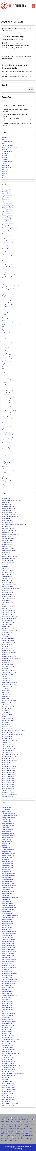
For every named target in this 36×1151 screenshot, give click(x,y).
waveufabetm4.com (8, 956)
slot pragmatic (18, 1123)
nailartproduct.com (8, 892)
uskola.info (5, 989)
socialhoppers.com (7, 311)
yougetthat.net (6, 568)
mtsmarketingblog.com (9, 379)
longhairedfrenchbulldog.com (11, 588)
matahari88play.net (8, 594)
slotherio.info (6, 433)
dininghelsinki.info (8, 966)
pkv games (5, 171)
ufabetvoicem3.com (8, 954)
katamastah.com (7, 686)
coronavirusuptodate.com (10, 916)
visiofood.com (6, 1017)
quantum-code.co (7, 997)
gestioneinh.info (7, 1005)
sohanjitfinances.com (8, 748)
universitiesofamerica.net (10, 229)
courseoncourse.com (8, 514)
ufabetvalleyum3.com (8, 788)
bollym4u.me (6, 461)
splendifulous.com (7, 938)
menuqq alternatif (6, 1118)
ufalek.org (5, 654)
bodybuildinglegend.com (9, 363)
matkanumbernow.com (9, 239)
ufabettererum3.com (8, 768)
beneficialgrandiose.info (9, 419)
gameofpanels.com (8, 287)
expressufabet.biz (7, 211)
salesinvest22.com (7, 1009)
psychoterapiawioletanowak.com (12, 734)
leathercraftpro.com (8, 718)
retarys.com (5, 554)
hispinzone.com (7, 253)
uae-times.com (6, 189)
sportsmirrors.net (7, 624)
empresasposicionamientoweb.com (13, 1073)
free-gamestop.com (8, 540)
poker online (20, 1139)
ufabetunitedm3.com (8, 778)
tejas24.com (5, 385)
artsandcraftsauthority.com (10, 1103)
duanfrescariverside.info (9, 968)
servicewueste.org (7, 235)
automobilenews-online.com (11, 1065)
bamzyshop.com (7, 1031)
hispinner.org (6, 279)
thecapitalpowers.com (9, 756)
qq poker (13, 1139)
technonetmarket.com (8, 984)
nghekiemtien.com (7, 381)
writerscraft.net (7, 299)
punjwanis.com (6, 498)
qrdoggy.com (6, 662)
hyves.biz (5, 453)
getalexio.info (6, 698)
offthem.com (6, 197)
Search (4, 85)
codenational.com (7, 1085)
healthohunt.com (7, 976)
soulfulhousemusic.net (9, 750)
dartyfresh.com (6, 852)
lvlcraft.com (5, 896)
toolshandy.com (6, 347)
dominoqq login (5, 1139)
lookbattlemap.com (8, 560)
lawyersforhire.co (7, 590)
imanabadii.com (7, 483)
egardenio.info (6, 694)
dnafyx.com (5, 860)
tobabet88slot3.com (8, 758)
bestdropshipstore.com (9, 886)
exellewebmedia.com (8, 538)
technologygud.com (8, 664)
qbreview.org (6, 233)
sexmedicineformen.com (9, 740)
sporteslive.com (7, 614)
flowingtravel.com (7, 261)
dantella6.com (6, 249)
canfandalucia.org (7, 1047)
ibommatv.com (6, 199)
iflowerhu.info (6, 479)
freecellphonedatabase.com (10, 534)
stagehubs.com (6, 808)
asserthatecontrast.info (9, 411)
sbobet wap (8, 1137)
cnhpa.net (5, 676)
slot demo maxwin (7, 145)
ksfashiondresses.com (9, 672)
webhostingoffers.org (8, 876)
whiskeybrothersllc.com (9, 794)
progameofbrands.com (9, 231)
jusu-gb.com (5, 502)
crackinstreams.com (8, 918)
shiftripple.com (6, 742)
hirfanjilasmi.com (7, 714)
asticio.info (5, 692)
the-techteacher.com (8, 1063)
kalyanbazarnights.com (9, 255)
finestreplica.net (7, 972)
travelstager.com (7, 349)
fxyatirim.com (6, 870)
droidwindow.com (7, 1019)
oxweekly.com (6, 341)
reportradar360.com (8, 355)
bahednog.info (6, 518)
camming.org (6, 820)
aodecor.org (5, 441)
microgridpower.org (8, 720)
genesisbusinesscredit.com (10, 329)
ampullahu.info (6, 407)
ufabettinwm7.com (8, 774)
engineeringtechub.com (9, 630)
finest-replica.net (7, 1003)
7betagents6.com (7, 914)
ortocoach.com (6, 726)
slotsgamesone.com (8, 251)
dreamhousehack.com (8, 1061)
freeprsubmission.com (9, 1021)
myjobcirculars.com (8, 241)
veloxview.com (6, 790)
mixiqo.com (5, 722)
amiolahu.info (6, 403)
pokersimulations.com (9, 932)
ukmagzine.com (7, 544)
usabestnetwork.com (8, 548)
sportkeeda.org (6, 704)
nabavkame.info (7, 475)
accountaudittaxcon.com (9, 700)
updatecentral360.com (9, 684)
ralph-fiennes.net (7, 323)
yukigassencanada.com (9, 908)
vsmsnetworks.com (8, 195)
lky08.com (5, 321)
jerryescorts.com (7, 632)
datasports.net (6, 626)
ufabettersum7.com (8, 772)
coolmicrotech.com (7, 1059)
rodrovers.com (6, 902)
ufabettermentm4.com (9, 770)
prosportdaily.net (7, 1007)
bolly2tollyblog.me (7, 463)
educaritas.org (6, 840)
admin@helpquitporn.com (23, 28)
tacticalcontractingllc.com (10, 754)
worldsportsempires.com (9, 682)
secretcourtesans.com (8, 814)
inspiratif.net (6, 193)
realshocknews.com (8, 666)
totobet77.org (6, 764)
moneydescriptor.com (8, 596)
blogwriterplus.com (8, 506)
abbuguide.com (6, 872)
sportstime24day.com (8, 612)
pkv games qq (9, 1130)
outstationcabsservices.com (10, 1053)
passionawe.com (7, 728)
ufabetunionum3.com (8, 946)
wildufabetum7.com (8, 796)
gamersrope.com (7, 536)
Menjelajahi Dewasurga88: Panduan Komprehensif (14, 106)
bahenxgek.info (7, 520)
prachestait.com (7, 389)
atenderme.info (6, 413)
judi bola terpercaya (26, 1137)
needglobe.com (6, 724)
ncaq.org (4, 846)
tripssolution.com (7, 904)
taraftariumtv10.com (8, 359)
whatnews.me (6, 999)
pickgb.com (5, 668)
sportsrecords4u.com (8, 940)
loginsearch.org (7, 439)
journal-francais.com (8, 371)
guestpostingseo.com (8, 508)
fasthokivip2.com (7, 580)
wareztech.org (6, 546)
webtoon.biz (6, 604)
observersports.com (8, 582)
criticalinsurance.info (8, 281)
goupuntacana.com (8, 824)
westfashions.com (7, 345)
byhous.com (5, 469)
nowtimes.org (6, 445)
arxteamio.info (6, 696)
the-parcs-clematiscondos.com (11, 500)
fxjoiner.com (5, 1079)
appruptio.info (6, 487)
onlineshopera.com (8, 850)
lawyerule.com (6, 375)
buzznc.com (5, 1077)
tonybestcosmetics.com (9, 1075)
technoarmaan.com (8, 1071)
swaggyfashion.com (8, 357)
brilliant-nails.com (7, 365)
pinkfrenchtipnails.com (9, 618)
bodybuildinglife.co (8, 660)
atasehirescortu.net (8, 628)
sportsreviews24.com (8, 642)
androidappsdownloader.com (11, 289)
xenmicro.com (6, 848)
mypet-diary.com (7, 339)
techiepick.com (6, 1029)
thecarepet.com (6, 504)
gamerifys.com (6, 191)
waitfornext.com (7, 993)
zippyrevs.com (6, 237)
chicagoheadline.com (8, 818)
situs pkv (5, 159)
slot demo (5, 163)
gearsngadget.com (7, 922)
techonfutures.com (8, 1035)
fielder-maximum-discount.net (11, 325)
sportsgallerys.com (8, 622)
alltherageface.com (8, 1083)
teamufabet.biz (6, 219)
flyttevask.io (5, 467)
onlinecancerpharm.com (9, 652)
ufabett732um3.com (8, 987)
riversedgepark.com (8, 826)
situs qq (11, 1133)
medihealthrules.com (8, 1041)
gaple (3, 143)
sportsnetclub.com (7, 570)
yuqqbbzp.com (6, 912)
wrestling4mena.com (8, 303)
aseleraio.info (6, 690)
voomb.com (5, 636)
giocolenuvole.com (7, 862)
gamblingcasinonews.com (10, 227)
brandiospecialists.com (9, 265)
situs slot (26, 1125)
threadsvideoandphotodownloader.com (14, 524)
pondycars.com (6, 1033)
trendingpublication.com (9, 766)
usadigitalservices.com (9, 309)
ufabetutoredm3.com (8, 784)
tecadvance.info (7, 399)
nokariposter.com (7, 283)
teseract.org (5, 1011)
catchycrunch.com (7, 830)
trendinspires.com (7, 351)
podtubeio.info (6, 425)
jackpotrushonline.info (9, 530)
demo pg (4, 139)
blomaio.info (6, 421)
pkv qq (22, 1130)
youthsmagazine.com (8, 598)
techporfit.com (6, 201)
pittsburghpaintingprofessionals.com (13, 730)
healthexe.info (6, 395)
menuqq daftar (12, 1128)
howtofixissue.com (7, 217)
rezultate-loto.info (7, 936)
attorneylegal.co (7, 634)
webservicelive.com (8, 1105)
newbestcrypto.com (8, 572)
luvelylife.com (6, 335)
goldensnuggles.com (8, 558)
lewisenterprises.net (8, 854)
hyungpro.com (6, 608)
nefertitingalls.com (8, 834)
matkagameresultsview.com (10, 275)
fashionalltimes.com (8, 1067)
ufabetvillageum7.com (9, 952)
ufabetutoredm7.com (8, 786)
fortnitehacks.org (7, 437)
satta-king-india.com (8, 906)
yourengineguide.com (8, 1049)
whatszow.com (6, 878)
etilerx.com (5, 970)
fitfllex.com (5, 327)
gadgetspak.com (7, 920)
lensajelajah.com (7, 842)
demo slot (20, 1125)
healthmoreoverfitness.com (10, 243)
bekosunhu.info (7, 417)
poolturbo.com (6, 387)
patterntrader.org (7, 674)
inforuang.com (6, 331)
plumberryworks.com (8, 732)
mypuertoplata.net (8, 213)
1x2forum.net (6, 810)
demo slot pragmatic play (9, 1125)
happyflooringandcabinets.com (11, 658)
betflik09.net (6, 844)
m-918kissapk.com (7, 473)
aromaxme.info (6, 409)
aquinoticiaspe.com (8, 586)
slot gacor (30, 1119)
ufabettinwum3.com (8, 776)
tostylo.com (5, 566)
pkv (3, 175)
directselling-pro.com (8, 1091)
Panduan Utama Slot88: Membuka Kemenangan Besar (18, 120)
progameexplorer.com (8, 1087)
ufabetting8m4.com (8, 944)
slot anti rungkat (15, 1121)
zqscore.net (5, 688)
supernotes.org (6, 680)
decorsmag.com (6, 225)
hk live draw (6, 155)
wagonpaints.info (7, 991)
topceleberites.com (8, 942)
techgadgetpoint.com (8, 638)
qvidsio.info (5, 429)
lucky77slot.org (6, 646)
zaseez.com (5, 828)
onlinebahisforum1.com (9, 816)
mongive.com (6, 273)
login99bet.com (6, 812)
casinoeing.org (6, 447)
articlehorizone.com (8, 910)
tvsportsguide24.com (8, 640)
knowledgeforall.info (8, 305)
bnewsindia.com (7, 1027)
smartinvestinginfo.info (9, 980)
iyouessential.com (7, 864)
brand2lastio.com (7, 307)
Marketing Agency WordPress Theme (17, 1147)
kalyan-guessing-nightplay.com (11, 285)
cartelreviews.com (7, 888)
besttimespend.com (8, 706)
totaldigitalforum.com (8, 1069)
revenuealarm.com (7, 1093)
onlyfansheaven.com (8, 319)
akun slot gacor (6, 137)
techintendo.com (7, 882)
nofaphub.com (6, 832)
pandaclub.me (6, 465)
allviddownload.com (8, 223)
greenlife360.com (7, 207)
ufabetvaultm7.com (8, 950)
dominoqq (5, 169)
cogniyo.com (5, 710)
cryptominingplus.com (9, 584)
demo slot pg (6, 165)
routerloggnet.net (7, 247)
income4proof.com (7, 838)
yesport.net (5, 564)
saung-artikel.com (7, 578)
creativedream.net (7, 313)
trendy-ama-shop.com (8, 1013)
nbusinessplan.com (8, 205)
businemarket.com (7, 592)
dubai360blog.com (7, 644)
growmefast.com (7, 648)
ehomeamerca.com (7, 880)
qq (2, 177)
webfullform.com (7, 221)
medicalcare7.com (7, 267)
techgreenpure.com (8, 884)
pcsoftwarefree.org (8, 856)
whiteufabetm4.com (8, 962)
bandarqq (5, 157)
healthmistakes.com (8, 670)
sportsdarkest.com (7, 602)
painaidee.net (6, 600)
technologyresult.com (8, 874)
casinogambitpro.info (8, 510)
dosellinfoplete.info (8, 423)
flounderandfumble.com (9, 974)
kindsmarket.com (7, 333)
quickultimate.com (7, 736)
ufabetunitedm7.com (8, 780)
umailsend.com (6, 552)
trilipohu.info (6, 485)
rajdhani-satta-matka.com (10, 297)
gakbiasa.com (6, 477)
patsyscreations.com (8, 836)
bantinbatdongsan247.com (10, 516)
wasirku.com (6, 383)
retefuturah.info (7, 978)
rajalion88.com (6, 822)
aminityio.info (6, 401)
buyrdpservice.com (8, 562)
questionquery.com (8, 361)
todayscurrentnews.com (9, 760)
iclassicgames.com (7, 576)
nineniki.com (6, 263)
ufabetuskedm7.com (8, 782)
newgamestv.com (7, 620)
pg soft (23, 1121)
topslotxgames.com (8, 245)
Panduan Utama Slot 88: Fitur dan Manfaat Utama (16, 115)
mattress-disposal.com (9, 656)
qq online (5, 153)
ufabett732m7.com (7, 1015)
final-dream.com (7, 1001)
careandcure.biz (7, 708)
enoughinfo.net (6, 455)
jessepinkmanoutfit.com (9, 550)
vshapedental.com (7, 1045)
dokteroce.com (6, 369)
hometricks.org (6, 716)
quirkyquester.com (7, 738)
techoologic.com (7, 1037)
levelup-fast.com (7, 928)
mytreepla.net (6, 930)
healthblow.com (7, 293)
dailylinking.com (7, 858)
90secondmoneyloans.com (10, 898)
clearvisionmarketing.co (9, 995)
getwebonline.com (7, 317)
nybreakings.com (7, 1051)
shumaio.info (6, 431)
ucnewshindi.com (7, 532)
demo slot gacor (7, 167)
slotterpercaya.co (7, 744)
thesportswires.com (8, 606)
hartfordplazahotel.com (9, 471)
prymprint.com (6, 702)
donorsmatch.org (7, 443)
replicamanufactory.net (9, 934)
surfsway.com (6, 890)
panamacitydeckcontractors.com (12, 343)
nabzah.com (5, 271)
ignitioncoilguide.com (8, 1097)
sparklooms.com (7, 752)
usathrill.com (6, 1043)
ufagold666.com (7, 1023)
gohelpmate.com (7, 295)
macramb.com (6, 337)
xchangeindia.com (7, 1057)
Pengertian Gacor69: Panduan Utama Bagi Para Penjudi (17, 124)
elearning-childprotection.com (11, 301)
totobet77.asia (6, 762)
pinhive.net (5, 457)
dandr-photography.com (9, 367)
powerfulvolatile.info (8, 427)
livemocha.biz (6, 449)
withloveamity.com (7, 866)
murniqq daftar (21, 1128)
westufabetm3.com (8, 792)
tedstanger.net (6, 986)
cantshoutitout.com (8, 209)
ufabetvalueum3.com (8, 948)
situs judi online (7, 151)
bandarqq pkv (28, 1139)
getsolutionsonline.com (9, 277)
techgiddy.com (6, 526)
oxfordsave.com (6, 574)
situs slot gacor (5, 1121)
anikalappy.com (7, 964)
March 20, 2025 (8, 28)
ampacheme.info (7, 405)
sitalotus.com (6, 678)
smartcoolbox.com (7, 746)
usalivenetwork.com (8, 528)
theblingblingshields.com (10, 616)
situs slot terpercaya (20, 1119)
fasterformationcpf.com (9, 556)
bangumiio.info (6, 415)
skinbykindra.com (7, 1081)
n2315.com (5, 315)
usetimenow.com (7, 291)
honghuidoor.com (7, 259)
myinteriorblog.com (8, 1025)
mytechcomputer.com (8, 1099)
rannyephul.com (7, 353)
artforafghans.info (7, 391)
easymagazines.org (8, 712)
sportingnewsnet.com (8, 610)
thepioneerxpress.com (9, 215)
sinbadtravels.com (7, 542)
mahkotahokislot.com (8, 650)
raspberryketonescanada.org (11, 1039)
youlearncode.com (7, 868)
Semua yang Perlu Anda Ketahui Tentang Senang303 (15, 110)
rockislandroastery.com (9, 1089)
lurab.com (5, 1095)
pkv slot (4, 149)
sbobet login (16, 1137)
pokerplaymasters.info (9, 512)
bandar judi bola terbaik (9, 147)
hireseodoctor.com (7, 924)
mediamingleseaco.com (9, 377)
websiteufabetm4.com (9, 960)
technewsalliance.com (9, 982)
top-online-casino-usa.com (10, 257)
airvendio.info (6, 393)
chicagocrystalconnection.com (11, 481)
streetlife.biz (6, 451)
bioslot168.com (6, 1101)
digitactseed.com (7, 894)
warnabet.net (6, 459)
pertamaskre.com (7, 522)
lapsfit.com (5, 926)
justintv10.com (6, 373)
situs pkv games (7, 141)
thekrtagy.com (6, 1055)
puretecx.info (6, 397)
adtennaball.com (7, 269)
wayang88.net (6, 958)
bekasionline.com (7, 203)
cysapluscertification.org (9, 435)
